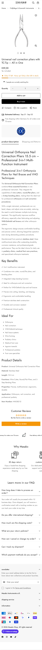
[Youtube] (11, 637)
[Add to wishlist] (35, 15)
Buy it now (21, 101)
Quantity (5, 88)
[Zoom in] (35, 45)
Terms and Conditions (23, 588)
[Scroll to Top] (38, 638)
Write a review (21, 423)
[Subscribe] (38, 582)
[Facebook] (2, 637)
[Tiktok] (15, 637)
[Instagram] (7, 637)
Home (4, 8)
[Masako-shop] (21, 2)
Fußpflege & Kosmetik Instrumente (22, 8)
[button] (37, 2)
